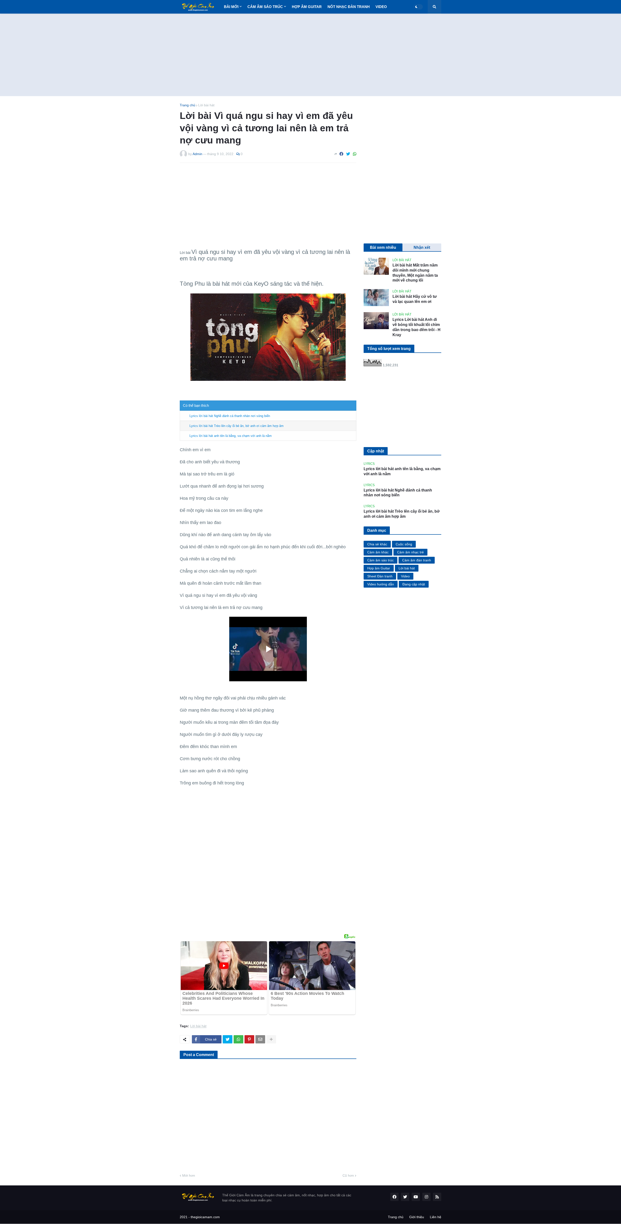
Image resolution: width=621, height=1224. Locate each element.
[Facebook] (341, 154)
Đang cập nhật (413, 584)
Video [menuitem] (381, 7)
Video (405, 576)
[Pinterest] (249, 1039)
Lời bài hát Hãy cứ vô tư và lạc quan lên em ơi (414, 299)
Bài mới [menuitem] (231, 7)
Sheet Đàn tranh (379, 576)
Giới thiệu (416, 1217)
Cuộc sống (404, 544)
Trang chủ (187, 105)
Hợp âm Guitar (378, 568)
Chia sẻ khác (377, 544)
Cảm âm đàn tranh (416, 560)
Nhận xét (422, 247)
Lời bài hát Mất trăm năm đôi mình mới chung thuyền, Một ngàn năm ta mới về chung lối (415, 272)
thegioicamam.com (205, 1217)
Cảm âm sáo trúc (380, 560)
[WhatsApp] (354, 154)
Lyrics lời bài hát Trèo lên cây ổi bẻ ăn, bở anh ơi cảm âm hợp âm (236, 426)
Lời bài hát (206, 105)
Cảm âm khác (378, 552)
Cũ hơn (348, 1175)
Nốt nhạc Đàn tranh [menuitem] (348, 7)
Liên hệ (435, 1217)
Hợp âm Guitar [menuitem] (307, 7)
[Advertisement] (310, 55)
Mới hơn (188, 1175)
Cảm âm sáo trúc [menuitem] (265, 7)
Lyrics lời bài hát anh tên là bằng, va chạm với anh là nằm (230, 436)
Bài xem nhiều (383, 247)
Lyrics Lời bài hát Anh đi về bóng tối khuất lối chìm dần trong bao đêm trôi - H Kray (416, 327)
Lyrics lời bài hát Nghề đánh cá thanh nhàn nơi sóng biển (229, 416)
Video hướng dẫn (380, 584)
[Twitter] (348, 154)
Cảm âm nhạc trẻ (410, 552)
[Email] (260, 1039)
